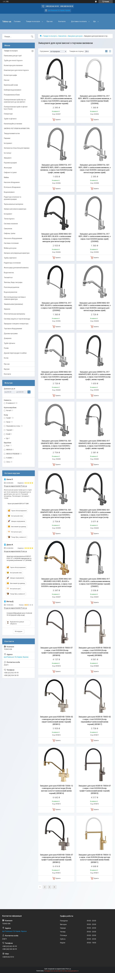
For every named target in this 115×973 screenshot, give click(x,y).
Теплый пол (8, 277)
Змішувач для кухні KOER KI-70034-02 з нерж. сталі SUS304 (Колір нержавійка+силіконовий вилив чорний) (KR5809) (95, 651)
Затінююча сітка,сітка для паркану (16, 148)
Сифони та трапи (10, 172)
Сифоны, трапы (9, 233)
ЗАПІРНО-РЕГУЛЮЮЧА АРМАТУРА (17, 128)
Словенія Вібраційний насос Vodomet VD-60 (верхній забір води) (19, 614)
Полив (6, 348)
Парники (7, 138)
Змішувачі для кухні (75, 36)
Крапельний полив (11, 85)
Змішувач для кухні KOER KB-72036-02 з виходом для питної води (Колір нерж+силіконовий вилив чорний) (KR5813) (56, 720)
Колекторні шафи (10, 75)
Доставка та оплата (79, 21)
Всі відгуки (18, 631)
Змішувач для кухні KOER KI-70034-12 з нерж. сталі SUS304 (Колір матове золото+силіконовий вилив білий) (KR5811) (95, 858)
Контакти (61, 21)
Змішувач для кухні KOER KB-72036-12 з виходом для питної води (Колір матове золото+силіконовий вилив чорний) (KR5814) (56, 789)
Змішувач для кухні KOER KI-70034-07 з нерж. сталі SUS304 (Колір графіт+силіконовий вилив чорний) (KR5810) (95, 789)
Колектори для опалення (13, 65)
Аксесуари (8, 168)
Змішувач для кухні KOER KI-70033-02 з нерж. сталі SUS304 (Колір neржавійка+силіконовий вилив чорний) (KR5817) (95, 720)
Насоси (6, 80)
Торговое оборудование (13, 328)
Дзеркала (7, 338)
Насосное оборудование (13, 238)
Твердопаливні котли (12, 133)
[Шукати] (32, 36)
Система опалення (11, 224)
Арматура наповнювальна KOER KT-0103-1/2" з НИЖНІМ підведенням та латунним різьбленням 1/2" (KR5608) (19, 558)
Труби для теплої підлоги (13, 60)
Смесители (62, 36)
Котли (6, 358)
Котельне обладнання (12, 187)
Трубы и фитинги (10, 258)
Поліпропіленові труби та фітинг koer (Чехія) (16, 108)
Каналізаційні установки (13, 124)
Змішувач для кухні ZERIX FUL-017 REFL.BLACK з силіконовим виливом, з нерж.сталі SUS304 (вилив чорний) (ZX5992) (56, 307)
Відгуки (6, 369)
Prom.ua (68, 969)
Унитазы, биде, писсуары (13, 282)
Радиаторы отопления (12, 263)
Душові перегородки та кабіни (15, 353)
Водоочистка (9, 272)
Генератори (8, 114)
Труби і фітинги (9, 343)
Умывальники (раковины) (13, 304)
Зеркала (7, 309)
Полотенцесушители (11, 287)
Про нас (50, 21)
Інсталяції (7, 153)
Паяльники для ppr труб (13, 56)
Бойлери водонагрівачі (12, 90)
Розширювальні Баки (12, 95)
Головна (17, 21)
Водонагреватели (10, 292)
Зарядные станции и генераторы (16, 324)
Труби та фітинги (10, 119)
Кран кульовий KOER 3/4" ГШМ (18, 503)
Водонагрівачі (9, 192)
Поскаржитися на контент (52, 971)
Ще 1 (8, 438)
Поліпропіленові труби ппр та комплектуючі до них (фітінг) (14, 101)
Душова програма (11, 333)
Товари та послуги (33, 21)
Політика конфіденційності (70, 971)
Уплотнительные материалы (14, 314)
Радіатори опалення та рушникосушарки (12, 198)
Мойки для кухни (10, 248)
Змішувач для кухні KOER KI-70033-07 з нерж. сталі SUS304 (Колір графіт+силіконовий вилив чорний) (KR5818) (56, 651)
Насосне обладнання (12, 182)
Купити (58, 119)
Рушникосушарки (10, 163)
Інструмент (8, 143)
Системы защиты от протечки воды (17, 319)
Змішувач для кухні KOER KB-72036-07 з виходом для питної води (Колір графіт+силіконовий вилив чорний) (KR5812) (56, 858)
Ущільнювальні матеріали (13, 204)
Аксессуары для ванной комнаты (16, 268)
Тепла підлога (9, 219)
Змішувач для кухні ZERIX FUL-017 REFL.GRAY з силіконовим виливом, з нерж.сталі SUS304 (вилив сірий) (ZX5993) (95, 237)
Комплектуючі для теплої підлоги (16, 70)
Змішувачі (7, 158)
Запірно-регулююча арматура (15, 209)
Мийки (6, 177)
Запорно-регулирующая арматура (16, 253)
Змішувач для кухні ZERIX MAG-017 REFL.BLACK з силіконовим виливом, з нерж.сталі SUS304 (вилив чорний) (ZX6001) (94, 582)
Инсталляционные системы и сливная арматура (14, 298)
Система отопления (11, 243)
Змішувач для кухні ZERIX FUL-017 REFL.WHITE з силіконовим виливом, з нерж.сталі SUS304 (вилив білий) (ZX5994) (94, 100)
